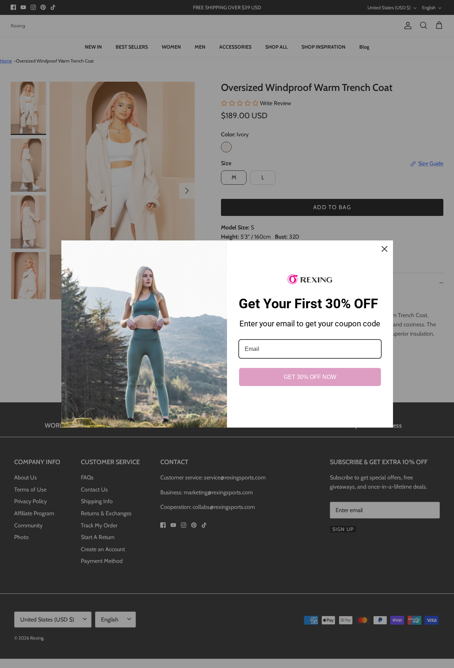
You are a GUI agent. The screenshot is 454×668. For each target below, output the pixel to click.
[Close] (384, 248)
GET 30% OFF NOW (310, 377)
